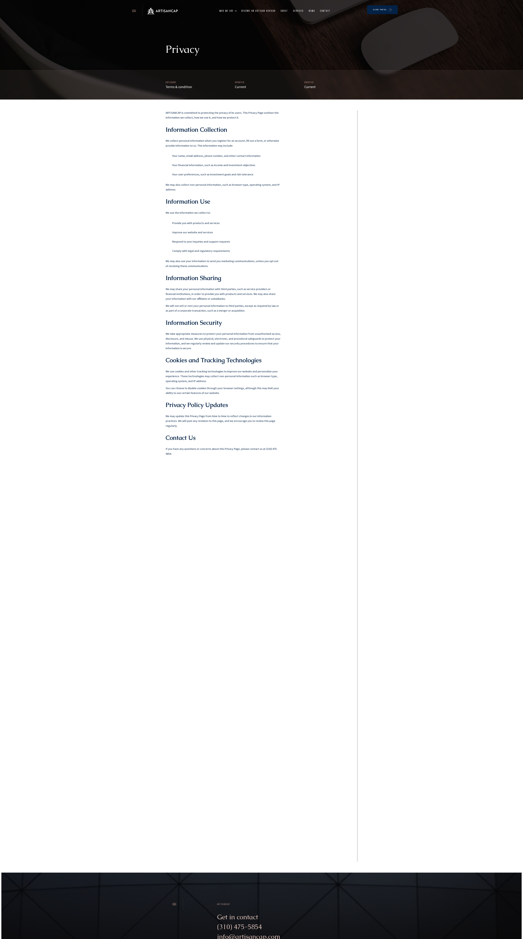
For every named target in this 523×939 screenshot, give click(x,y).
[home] (162, 10)
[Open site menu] (134, 10)
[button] (227, 11)
